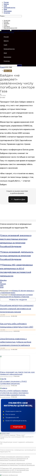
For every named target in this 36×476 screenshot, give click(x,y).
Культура (7, 13)
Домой (2, 67)
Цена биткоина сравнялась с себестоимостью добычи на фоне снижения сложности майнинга (15, 342)
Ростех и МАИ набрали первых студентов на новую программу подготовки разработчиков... (14, 393)
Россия (6, 2)
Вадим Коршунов (5, 349)
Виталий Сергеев (5, 316)
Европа (6, 4)
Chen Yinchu (3, 95)
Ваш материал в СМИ (10, 28)
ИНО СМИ (7, 70)
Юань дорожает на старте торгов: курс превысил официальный (17, 373)
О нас (5, 25)
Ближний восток (9, 7)
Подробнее (18, 427)
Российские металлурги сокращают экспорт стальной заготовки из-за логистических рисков (17, 308)
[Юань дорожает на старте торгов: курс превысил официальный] (15, 370)
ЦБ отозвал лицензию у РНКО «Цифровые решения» (13, 382)
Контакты (7, 26)
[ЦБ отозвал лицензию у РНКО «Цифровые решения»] (3, 379)
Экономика (8, 11)
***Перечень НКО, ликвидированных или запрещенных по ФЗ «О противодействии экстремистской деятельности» (14, 470)
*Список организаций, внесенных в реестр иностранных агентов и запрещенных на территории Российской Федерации (15, 458)
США (5, 6)
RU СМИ (3, 314)
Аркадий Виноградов (6, 331)
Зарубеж (6, 23)
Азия (5, 9)
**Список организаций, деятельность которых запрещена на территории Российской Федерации (16, 255)
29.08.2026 (7, 20)
